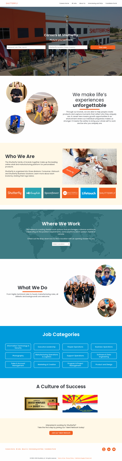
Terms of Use (61, 458)
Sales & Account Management (18, 364)
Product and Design (104, 364)
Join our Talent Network (61, 433)
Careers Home (64, 3)
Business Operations (104, 347)
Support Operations (75, 356)
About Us (82, 3)
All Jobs (74, 3)
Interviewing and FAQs (95, 3)
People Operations (75, 347)
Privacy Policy (70, 458)
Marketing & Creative (47, 364)
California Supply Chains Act (83, 458)
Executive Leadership (47, 347)
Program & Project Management (75, 364)
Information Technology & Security (18, 347)
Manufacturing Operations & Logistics (46, 356)
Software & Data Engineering (104, 356)
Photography (18, 356)
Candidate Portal (111, 3)
